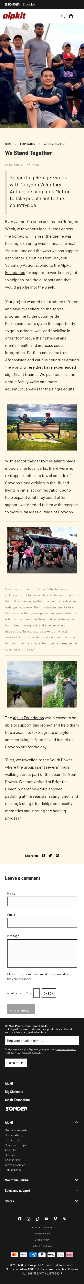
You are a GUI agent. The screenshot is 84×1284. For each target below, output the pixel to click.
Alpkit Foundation (28, 717)
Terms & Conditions (42, 1227)
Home (8, 143)
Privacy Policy (21, 1053)
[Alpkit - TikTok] (37, 1219)
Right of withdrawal (42, 1245)
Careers (10, 1155)
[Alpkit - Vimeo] (55, 1219)
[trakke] (28, 4)
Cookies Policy (38, 1053)
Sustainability (13, 1135)
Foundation (27, 143)
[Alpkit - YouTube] (46, 1219)
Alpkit (9, 1083)
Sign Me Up (16, 1063)
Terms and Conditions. (66, 1049)
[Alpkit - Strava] (64, 1219)
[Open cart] (71, 16)
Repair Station (14, 1140)
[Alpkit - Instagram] (29, 1219)
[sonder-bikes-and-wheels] (12, 4)
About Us (11, 1150)
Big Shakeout (14, 1092)
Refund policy (13, 1169)
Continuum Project (16, 1145)
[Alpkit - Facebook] (20, 1219)
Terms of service (15, 1165)
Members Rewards (16, 1130)
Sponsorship (13, 1159)
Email (11, 914)
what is (12, 993)
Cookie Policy (42, 1239)
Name (11, 893)
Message (13, 936)
